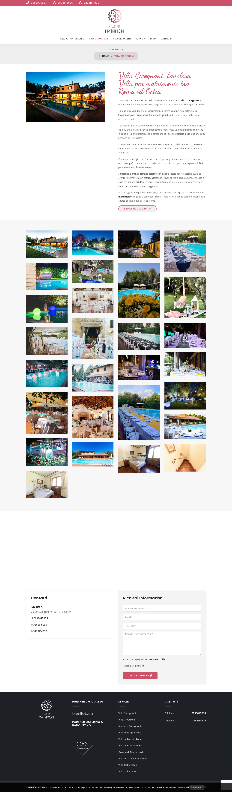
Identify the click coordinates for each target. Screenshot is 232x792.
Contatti (166, 38)
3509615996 (65, 2)
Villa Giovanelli (122, 38)
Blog (153, 38)
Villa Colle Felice (127, 765)
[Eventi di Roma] (82, 713)
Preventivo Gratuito (137, 208)
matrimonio (125, 196)
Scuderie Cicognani (129, 726)
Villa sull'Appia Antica (130, 739)
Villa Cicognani (98, 38)
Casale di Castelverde (131, 752)
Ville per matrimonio (72, 38)
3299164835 (91, 2)
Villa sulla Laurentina (130, 745)
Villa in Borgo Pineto (129, 732)
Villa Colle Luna (127, 771)
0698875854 (39, 2)
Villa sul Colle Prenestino (132, 758)
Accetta (197, 787)
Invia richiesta (139, 675)
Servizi (139, 38)
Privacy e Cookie (155, 659)
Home (105, 56)
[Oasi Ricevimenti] (82, 745)
